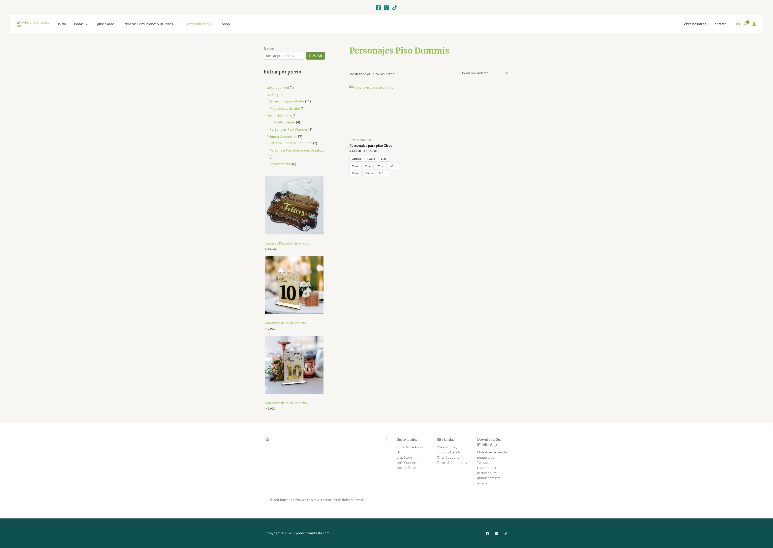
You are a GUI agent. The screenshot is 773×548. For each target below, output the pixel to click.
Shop (226, 24)
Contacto (719, 24)
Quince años (105, 24)
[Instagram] (386, 7)
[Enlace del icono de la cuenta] (754, 24)
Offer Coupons (448, 457)
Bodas (79, 24)
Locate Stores (407, 467)
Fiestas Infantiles (197, 24)
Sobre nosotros (694, 24)
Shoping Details (449, 452)
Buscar (269, 48)
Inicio (62, 24)
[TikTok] (394, 7)
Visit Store (404, 457)
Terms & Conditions (452, 462)
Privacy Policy (447, 447)
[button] (86, 24)
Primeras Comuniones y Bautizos (148, 24)
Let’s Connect (407, 462)
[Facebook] (378, 7)
